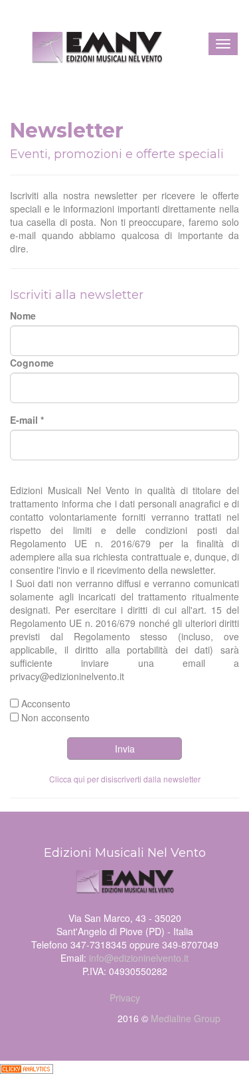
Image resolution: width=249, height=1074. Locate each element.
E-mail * (27, 419)
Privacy (125, 997)
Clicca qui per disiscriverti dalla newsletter (125, 778)
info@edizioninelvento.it (139, 957)
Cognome (32, 362)
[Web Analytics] (26, 1067)
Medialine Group (185, 1018)
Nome (23, 315)
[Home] (87, 39)
